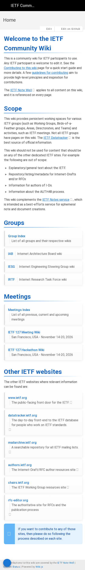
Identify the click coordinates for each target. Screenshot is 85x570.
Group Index (39, 238)
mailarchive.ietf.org (43, 445)
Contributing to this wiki (20, 68)
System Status (11, 566)
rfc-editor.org (37, 505)
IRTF (37, 279)
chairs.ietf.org (37, 485)
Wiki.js (39, 566)
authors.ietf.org (42, 467)
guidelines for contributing (50, 73)
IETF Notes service (55, 200)
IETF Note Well (21, 90)
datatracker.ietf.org (43, 420)
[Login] (78, 5)
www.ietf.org (38, 400)
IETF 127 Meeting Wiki (40, 334)
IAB (35, 254)
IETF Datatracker (55, 138)
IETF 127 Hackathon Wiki (40, 352)
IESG (41, 267)
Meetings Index (38, 314)
